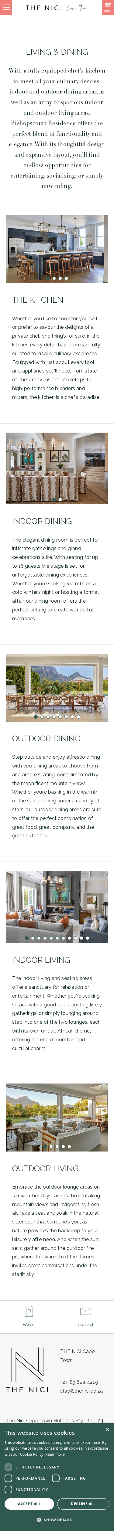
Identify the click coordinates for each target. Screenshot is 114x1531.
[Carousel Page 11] (87, 938)
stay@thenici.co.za (81, 1391)
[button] (57, 1520)
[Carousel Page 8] (78, 717)
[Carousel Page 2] (54, 278)
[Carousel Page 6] (66, 717)
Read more (55, 1454)
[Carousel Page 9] (75, 938)
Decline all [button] (83, 1503)
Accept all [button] (29, 1503)
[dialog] (57, 1477)
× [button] (107, 1429)
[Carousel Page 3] (60, 278)
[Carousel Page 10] (81, 938)
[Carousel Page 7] (72, 717)
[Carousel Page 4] (66, 278)
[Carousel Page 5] (60, 717)
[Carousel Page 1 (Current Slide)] (48, 278)
